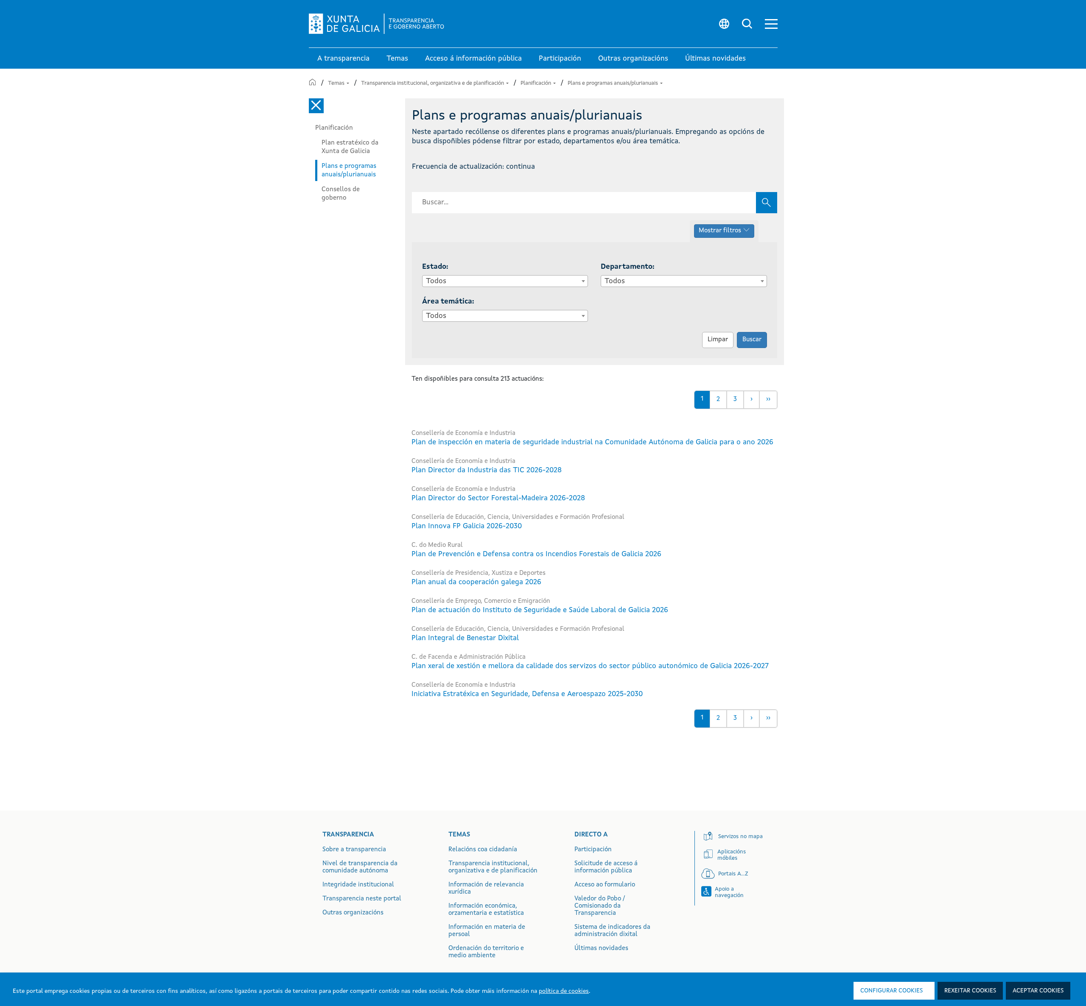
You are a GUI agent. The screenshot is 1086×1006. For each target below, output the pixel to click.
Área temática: (448, 301)
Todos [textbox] (436, 281)
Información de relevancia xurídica (486, 888)
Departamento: (628, 266)
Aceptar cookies (1038, 991)
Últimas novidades (601, 948)
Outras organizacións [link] (633, 58)
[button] (771, 24)
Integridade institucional (358, 885)
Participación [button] (560, 58)
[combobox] (505, 281)
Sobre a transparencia (354, 850)
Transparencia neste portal (361, 899)
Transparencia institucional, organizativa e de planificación (433, 83)
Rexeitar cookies (970, 991)
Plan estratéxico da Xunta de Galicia (350, 147)
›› (768, 399)
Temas (337, 83)
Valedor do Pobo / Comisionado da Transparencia (599, 906)
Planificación (536, 83)
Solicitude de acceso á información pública (606, 867)
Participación (593, 850)
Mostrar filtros (720, 231)
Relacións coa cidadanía (482, 850)
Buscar (751, 340)
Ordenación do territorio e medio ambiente (486, 952)
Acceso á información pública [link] (473, 58)
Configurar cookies (891, 991)
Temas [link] (397, 58)
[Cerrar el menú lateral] (316, 105)
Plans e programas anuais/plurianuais (613, 83)
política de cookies (564, 991)
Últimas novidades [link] (715, 58)
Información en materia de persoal (486, 931)
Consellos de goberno (341, 193)
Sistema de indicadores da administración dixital (612, 931)
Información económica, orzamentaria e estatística (486, 910)
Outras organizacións (352, 913)
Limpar (718, 340)
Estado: (435, 266)
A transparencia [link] (343, 58)
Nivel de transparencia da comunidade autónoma (359, 867)
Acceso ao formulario (604, 885)
